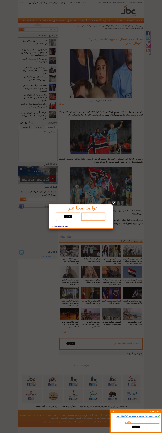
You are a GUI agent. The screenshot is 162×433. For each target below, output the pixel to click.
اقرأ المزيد (128, 422)
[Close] (113, 204)
